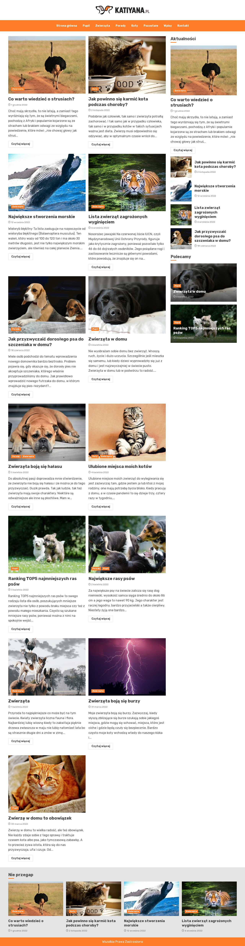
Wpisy (168, 25)
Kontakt (183, 25)
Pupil (86, 25)
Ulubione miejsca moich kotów (127, 432)
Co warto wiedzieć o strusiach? (47, 65)
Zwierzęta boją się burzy (127, 667)
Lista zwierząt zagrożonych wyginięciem (127, 182)
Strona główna (66, 25)
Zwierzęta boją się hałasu (47, 432)
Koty (134, 25)
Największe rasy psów (127, 544)
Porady (121, 25)
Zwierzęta (102, 25)
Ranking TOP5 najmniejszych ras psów (47, 544)
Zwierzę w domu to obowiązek (47, 784)
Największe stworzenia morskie (47, 182)
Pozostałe (151, 25)
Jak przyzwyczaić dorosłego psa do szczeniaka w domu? (47, 305)
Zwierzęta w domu (127, 305)
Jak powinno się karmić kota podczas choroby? (127, 65)
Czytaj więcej (20, 144)
